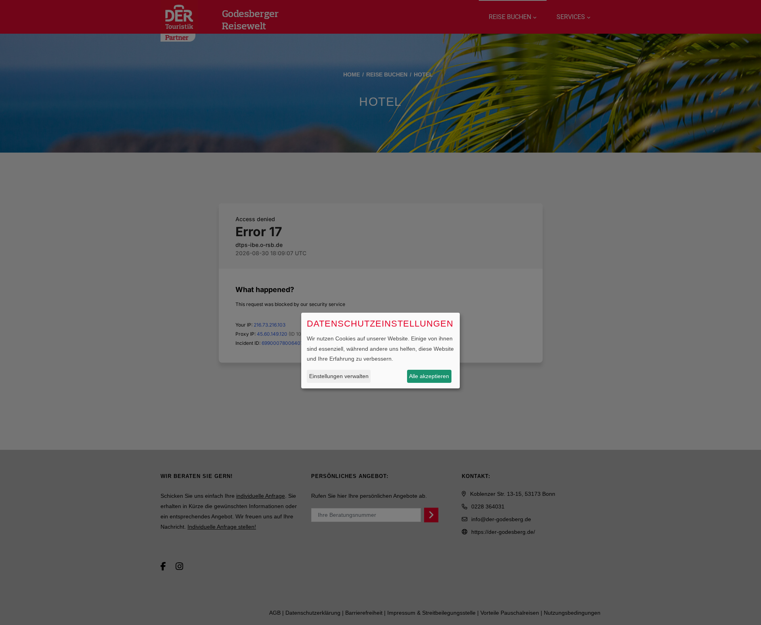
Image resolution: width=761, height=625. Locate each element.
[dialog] (380, 350)
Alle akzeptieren (429, 376)
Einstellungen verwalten (339, 376)
